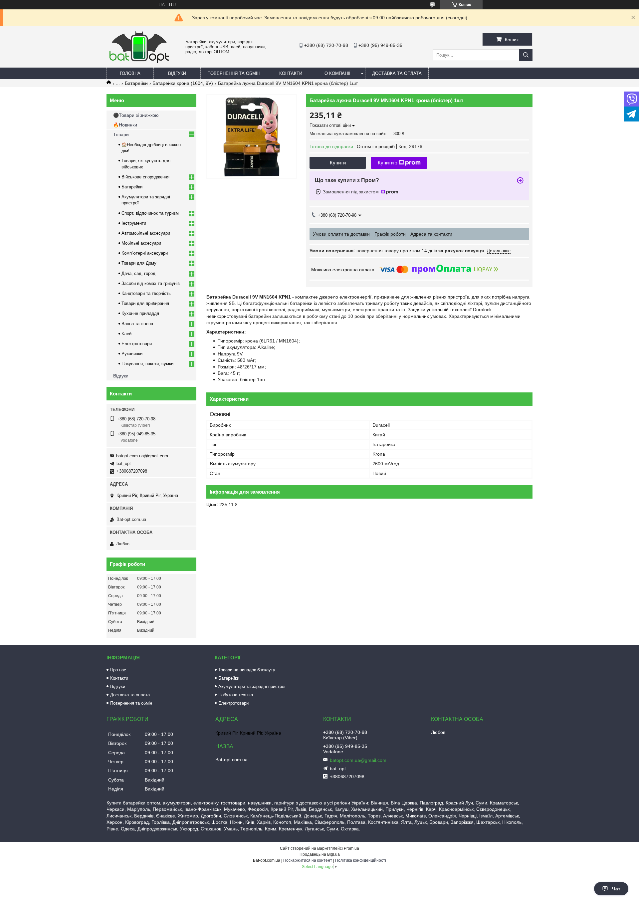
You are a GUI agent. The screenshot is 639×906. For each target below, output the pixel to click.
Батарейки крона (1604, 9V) (182, 83)
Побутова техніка (235, 694)
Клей (126, 333)
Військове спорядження (145, 176)
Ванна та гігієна (137, 323)
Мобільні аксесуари (141, 243)
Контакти (290, 73)
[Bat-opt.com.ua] (139, 63)
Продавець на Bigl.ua (320, 854)
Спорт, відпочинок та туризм (150, 213)
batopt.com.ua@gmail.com (142, 455)
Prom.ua (351, 848)
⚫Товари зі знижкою (136, 115)
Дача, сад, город (138, 273)
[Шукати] (525, 55)
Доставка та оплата (397, 73)
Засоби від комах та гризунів (150, 283)
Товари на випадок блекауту (246, 669)
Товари (121, 134)
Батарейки (136, 83)
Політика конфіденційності (360, 860)
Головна (130, 73)
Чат (616, 888)
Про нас (118, 669)
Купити (338, 162)
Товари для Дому (138, 263)
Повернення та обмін (233, 73)
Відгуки (177, 73)
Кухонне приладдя (140, 313)
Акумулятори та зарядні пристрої (252, 686)
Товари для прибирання (145, 303)
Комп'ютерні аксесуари (144, 253)
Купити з (387, 162)
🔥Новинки (125, 124)
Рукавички (131, 353)
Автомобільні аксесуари (145, 233)
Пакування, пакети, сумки (147, 363)
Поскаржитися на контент (307, 860)
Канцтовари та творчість (146, 293)
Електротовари (136, 343)
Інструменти (133, 223)
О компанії (337, 73)
